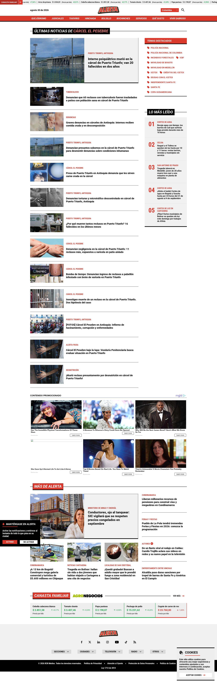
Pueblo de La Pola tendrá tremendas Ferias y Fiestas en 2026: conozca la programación (162, 526)
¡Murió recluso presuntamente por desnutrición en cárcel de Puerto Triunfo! (99, 377)
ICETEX (154, 72)
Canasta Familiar (9, 2)
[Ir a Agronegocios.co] (87, 596)
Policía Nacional (160, 48)
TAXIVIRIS (74, 18)
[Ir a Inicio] (108, 10)
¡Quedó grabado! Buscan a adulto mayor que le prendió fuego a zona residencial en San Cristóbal (120, 574)
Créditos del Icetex (173, 72)
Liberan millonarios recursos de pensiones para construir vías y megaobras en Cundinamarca (159, 502)
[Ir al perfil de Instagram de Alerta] (107, 642)
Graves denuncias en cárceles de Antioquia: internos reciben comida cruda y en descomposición (100, 124)
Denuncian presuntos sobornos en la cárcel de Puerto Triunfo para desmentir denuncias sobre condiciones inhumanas (100, 149)
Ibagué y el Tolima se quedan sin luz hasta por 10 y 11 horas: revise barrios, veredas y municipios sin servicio (169, 150)
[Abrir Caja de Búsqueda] (182, 10)
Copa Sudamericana (161, 92)
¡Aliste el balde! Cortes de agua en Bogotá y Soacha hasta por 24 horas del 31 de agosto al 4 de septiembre (170, 195)
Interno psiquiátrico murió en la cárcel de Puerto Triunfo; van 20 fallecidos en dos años (110, 62)
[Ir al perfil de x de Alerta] (90, 642)
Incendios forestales (162, 57)
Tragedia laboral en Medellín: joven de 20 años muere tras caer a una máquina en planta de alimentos (169, 173)
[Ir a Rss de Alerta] (134, 642)
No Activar (28, 542)
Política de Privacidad (93, 663)
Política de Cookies (195, 669)
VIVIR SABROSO (178, 18)
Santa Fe (155, 87)
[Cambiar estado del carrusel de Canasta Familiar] (20, 2)
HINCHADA (90, 18)
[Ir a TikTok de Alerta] (126, 642)
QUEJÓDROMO (38, 18)
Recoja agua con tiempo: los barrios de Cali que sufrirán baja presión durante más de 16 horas (170, 129)
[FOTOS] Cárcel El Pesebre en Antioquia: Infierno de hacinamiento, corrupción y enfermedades (95, 326)
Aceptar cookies (194, 675)
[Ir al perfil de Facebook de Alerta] (81, 642)
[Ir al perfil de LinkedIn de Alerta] (98, 642)
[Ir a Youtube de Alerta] (117, 642)
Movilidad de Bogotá (162, 62)
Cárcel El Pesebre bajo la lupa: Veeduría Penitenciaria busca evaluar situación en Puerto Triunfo (99, 352)
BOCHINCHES (123, 18)
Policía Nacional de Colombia (166, 53)
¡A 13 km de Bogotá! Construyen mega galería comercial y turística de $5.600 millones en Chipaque (46, 574)
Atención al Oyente (115, 663)
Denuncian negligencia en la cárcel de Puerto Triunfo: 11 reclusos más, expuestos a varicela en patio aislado (97, 251)
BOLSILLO (106, 18)
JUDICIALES (58, 18)
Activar (10, 542)
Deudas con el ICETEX (162, 77)
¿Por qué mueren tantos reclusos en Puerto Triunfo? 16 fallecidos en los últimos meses (97, 225)
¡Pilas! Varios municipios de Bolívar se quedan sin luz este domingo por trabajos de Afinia (169, 217)
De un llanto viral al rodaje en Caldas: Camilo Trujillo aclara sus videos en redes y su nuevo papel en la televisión (163, 551)
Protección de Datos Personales (141, 663)
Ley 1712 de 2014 (108, 668)
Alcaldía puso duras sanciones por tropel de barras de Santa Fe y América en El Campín (163, 575)
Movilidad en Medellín (162, 67)
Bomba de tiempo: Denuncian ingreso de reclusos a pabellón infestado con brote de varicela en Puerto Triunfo (99, 276)
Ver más (177, 596)
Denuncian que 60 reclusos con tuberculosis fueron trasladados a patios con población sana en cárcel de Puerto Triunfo (101, 99)
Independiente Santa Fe (163, 82)
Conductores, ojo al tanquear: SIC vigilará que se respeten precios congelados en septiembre (108, 517)
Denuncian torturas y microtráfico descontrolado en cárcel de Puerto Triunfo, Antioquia (100, 200)
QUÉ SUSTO (158, 18)
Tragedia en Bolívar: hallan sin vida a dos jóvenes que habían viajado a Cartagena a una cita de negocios (83, 574)
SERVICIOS (141, 18)
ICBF (182, 57)
